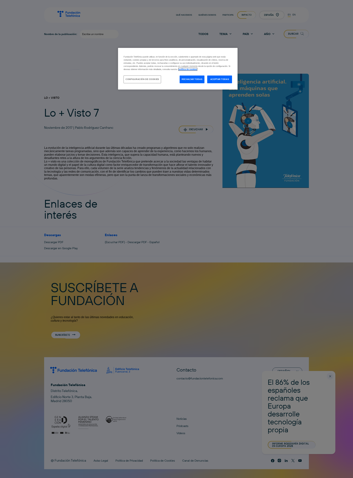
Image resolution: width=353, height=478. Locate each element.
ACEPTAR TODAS (219, 79)
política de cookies (188, 69)
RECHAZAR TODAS (192, 79)
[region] (178, 69)
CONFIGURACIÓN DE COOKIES (142, 79)
